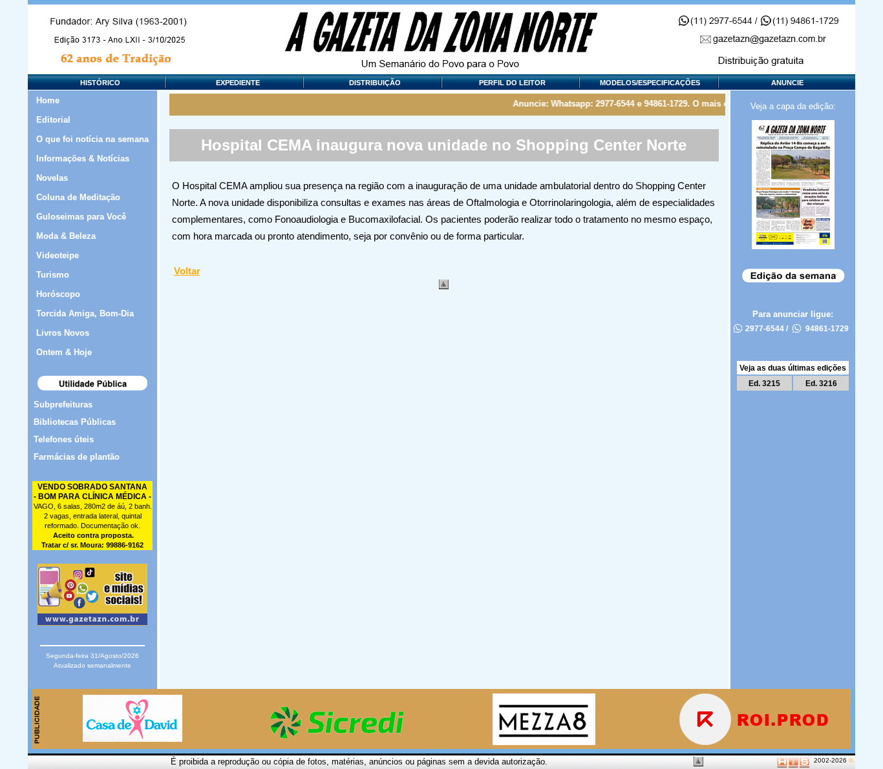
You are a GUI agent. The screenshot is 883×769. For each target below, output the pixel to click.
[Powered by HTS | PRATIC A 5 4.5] (793, 760)
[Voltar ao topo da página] (444, 284)
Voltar (187, 271)
